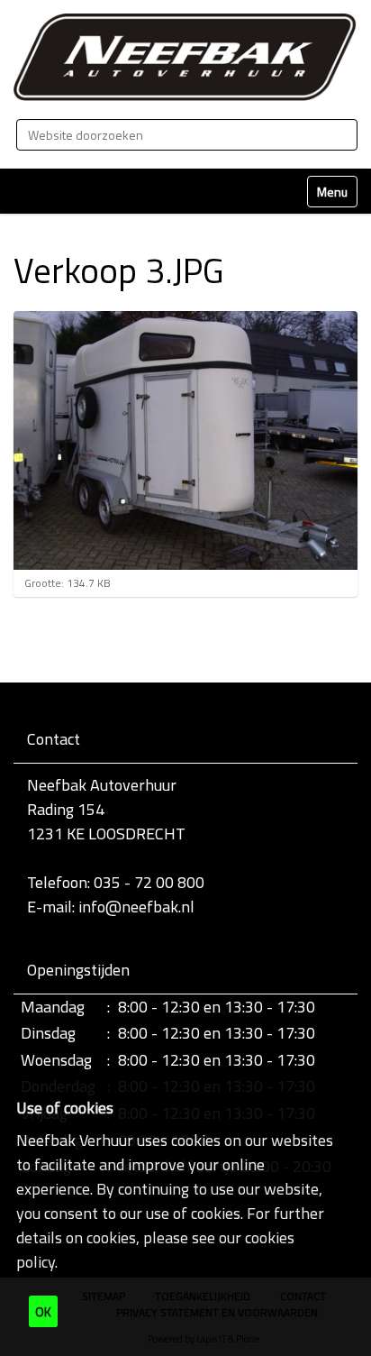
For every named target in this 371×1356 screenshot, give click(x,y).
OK (43, 1311)
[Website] (185, 57)
